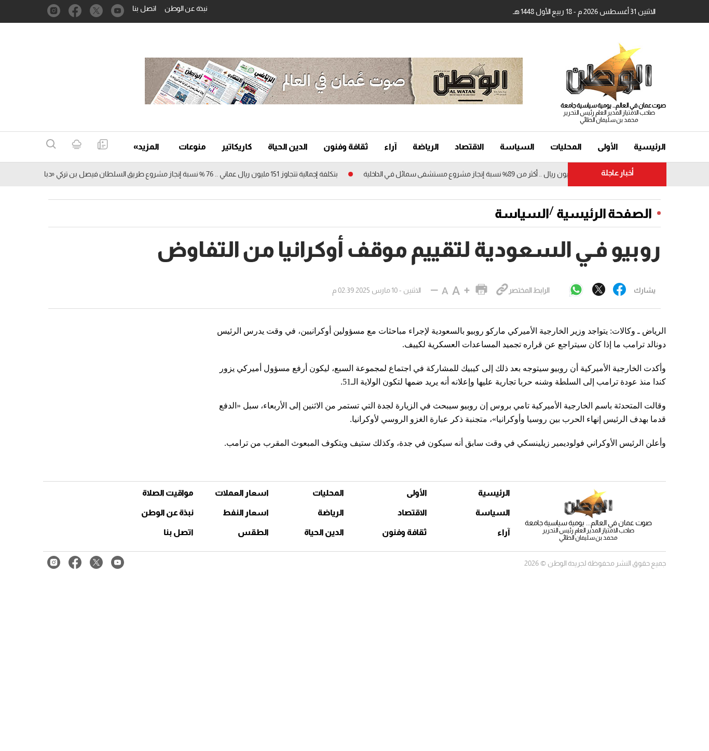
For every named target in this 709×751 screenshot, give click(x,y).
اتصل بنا (144, 8)
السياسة (517, 146)
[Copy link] (502, 290)
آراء (390, 146)
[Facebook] (619, 290)
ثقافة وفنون (346, 146)
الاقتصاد (469, 146)
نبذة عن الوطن (186, 8)
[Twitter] (598, 290)
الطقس (253, 532)
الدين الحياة (288, 146)
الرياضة (426, 146)
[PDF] (102, 145)
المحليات (566, 146)
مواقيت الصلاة (168, 492)
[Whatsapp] (576, 290)
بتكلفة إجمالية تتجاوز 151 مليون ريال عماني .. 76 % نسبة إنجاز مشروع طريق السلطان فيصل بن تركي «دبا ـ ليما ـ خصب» (183, 174)
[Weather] (76, 145)
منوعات (192, 146)
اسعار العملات (243, 492)
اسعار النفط (246, 512)
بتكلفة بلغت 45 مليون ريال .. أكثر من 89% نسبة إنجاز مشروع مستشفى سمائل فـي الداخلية (504, 174)
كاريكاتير (237, 146)
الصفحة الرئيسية (604, 213)
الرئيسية (650, 146)
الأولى (607, 146)
